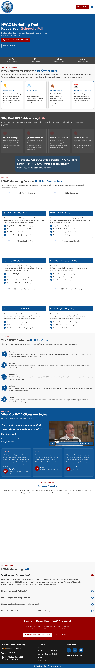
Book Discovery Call (75, 655)
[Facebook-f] (69, 650)
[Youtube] (81, 650)
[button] (92, 6)
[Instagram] (75, 650)
